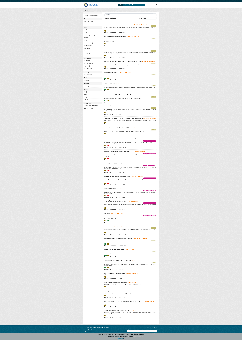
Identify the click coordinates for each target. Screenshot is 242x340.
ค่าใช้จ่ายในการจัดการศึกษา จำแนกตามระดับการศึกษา (115, 282)
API (113, 321)
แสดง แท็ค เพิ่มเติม (87, 56)
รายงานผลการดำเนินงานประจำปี (111, 189)
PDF (107, 145)
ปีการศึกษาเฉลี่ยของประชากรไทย (111, 106)
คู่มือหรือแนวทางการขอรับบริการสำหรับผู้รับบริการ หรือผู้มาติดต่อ (118, 151)
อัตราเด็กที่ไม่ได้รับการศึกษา (110, 84)
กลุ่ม (129, 4)
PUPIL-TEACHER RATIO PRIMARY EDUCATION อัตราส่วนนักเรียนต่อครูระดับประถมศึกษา (123, 61)
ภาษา (128, 329)
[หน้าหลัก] (85, 10)
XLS (105, 78)
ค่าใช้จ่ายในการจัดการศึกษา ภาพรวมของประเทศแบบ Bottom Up (118, 292)
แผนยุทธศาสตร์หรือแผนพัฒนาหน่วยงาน (113, 164)
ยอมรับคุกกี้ (121, 338)
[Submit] (156, 5)
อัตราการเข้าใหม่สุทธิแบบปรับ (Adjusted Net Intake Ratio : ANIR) (118, 261)
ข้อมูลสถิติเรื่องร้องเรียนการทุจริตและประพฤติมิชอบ (115, 201)
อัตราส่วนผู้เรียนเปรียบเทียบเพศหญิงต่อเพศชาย (114, 249)
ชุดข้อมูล (120, 4)
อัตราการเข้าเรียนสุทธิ (109, 226)
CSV (105, 30)
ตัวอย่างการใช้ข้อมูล (140, 4)
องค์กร (125, 4)
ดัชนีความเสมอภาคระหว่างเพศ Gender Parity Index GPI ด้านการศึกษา (119, 128)
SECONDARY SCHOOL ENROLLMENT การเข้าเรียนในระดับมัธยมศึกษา (119, 24)
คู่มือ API (116, 321)
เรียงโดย (140, 18)
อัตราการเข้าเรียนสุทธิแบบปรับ (110, 72)
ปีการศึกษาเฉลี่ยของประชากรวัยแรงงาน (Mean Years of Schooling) (118, 238)
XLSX (105, 255)
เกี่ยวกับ (133, 4)
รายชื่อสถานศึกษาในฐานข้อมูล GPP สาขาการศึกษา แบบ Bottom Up (118, 311)
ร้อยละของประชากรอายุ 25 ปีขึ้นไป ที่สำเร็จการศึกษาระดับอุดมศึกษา (118, 95)
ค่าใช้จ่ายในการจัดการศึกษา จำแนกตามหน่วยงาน (114, 273)
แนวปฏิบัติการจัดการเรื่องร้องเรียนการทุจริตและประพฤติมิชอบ (117, 176)
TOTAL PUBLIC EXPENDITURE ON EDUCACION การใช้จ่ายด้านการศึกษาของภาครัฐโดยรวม (123, 118)
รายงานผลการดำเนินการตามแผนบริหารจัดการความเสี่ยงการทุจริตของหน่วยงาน (121, 139)
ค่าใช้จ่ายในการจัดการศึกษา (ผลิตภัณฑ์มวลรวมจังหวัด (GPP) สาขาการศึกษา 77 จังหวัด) (122, 301)
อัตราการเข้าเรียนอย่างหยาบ (110, 49)
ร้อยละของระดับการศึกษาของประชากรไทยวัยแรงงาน (115, 36)
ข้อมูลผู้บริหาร (107, 213)
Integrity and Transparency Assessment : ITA (150, 140)
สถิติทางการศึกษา (153, 38)
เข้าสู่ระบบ (155, 1)
